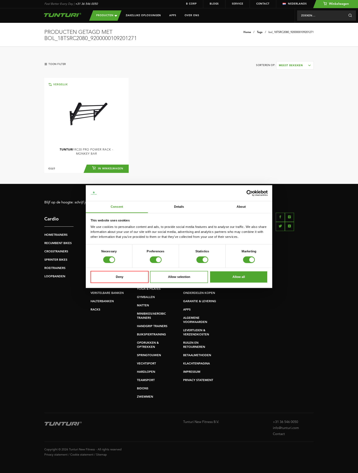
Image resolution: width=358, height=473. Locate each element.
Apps (172, 15)
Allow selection (179, 277)
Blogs (214, 4)
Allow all (238, 277)
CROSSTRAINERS (56, 251)
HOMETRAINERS (56, 234)
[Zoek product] (350, 15)
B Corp (191, 4)
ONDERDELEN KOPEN (199, 293)
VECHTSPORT (146, 363)
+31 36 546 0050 (86, 3)
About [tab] (241, 207)
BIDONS (142, 388)
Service (237, 4)
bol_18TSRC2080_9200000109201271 (291, 32)
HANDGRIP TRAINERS (152, 326)
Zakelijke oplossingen (143, 15)
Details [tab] (179, 207)
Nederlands (297, 4)
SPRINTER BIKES (55, 259)
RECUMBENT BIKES (58, 243)
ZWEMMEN (145, 396)
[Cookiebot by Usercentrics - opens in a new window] (249, 193)
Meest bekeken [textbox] (291, 65)
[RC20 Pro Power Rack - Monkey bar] (86, 112)
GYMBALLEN (146, 297)
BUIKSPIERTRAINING (151, 334)
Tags (259, 32)
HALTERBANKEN (102, 301)
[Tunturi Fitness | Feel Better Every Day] (63, 15)
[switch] (156, 259)
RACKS (95, 309)
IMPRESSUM (191, 371)
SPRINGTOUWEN (149, 355)
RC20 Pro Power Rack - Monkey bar (86, 151)
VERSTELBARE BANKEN (107, 293)
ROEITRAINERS (54, 268)
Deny (119, 277)
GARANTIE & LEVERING (199, 301)
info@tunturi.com (286, 428)
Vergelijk (60, 84)
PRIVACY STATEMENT (198, 380)
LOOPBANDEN (54, 276)
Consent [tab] (117, 207)
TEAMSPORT (146, 380)
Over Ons (192, 15)
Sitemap (101, 454)
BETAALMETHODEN (197, 355)
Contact (263, 4)
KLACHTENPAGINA (196, 363)
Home (247, 32)
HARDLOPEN (146, 371)
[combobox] (295, 65)
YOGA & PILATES (149, 288)
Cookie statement (81, 454)
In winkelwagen (110, 168)
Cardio (51, 219)
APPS (187, 309)
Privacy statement (56, 454)
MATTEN (143, 305)
